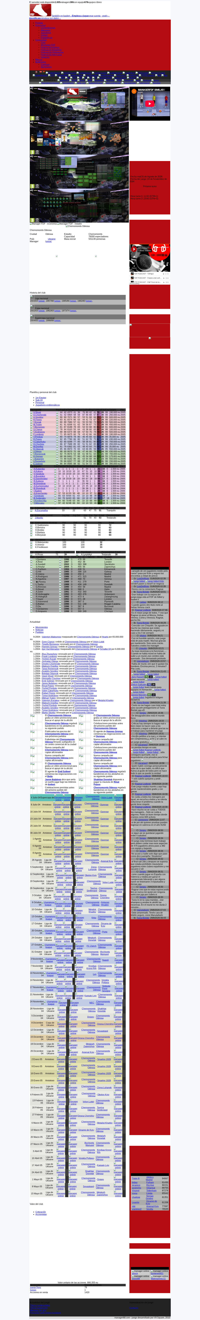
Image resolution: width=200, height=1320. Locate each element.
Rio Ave (150, 1185)
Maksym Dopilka (50, 666)
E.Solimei (38, 464)
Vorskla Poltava (105, 981)
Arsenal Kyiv (107, 861)
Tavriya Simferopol (92, 889)
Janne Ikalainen (49, 683)
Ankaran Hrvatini (105, 903)
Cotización (41, 1212)
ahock (135, 1273)
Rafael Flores (48, 693)
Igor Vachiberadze (50, 649)
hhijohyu (143, 721)
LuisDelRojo (143, 578)
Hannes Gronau (49, 646)
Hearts (105, 637)
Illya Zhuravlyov (49, 654)
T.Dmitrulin (39, 496)
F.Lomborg (38, 434)
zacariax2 (143, 745)
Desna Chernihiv (105, 896)
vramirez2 (136, 1209)
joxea (134, 1193)
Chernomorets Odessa (88, 637)
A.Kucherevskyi (41, 486)
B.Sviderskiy (40, 498)
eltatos (143, 635)
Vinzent (135, 1190)
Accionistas (41, 1214)
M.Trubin (37, 424)
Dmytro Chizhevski (51, 664)
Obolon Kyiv (91, 875)
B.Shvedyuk (39, 488)
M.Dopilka (38, 446)
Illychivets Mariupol (105, 953)
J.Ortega (37, 451)
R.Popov (37, 439)
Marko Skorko (48, 713)
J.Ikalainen (38, 459)
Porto (104, 932)
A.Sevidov (38, 417)
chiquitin (143, 648)
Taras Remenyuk (50, 668)
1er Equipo (41, 398)
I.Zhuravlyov (39, 461)
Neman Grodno (149, 1197)
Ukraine (52, 239)
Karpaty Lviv (90, 996)
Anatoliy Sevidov (50, 671)
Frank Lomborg (49, 656)
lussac (48, 241)
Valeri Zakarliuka (50, 690)
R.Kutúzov (39, 481)
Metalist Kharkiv (105, 700)
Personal (40, 402)
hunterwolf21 (157, 1273)
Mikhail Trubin (49, 698)
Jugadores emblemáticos (48, 405)
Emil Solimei (48, 681)
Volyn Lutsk (98, 642)
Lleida (149, 1193)
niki (133, 1206)
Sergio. (142, 713)
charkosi (136, 1197)
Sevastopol (102, 1031)
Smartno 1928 (104, 1059)
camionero (143, 820)
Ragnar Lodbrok (143, 610)
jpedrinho (136, 1188)
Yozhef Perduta (49, 688)
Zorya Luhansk (92, 868)
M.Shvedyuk (40, 483)
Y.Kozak (37, 422)
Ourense (104, 804)
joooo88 (136, 1278)
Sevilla (99, 646)
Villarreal (150, 1188)
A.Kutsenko (39, 469)
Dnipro (90, 1017)
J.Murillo (39, 518)
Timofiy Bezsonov (50, 644)
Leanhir (135, 1202)
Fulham (150, 1182)
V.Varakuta (39, 474)
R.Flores (37, 420)
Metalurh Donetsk (92, 939)
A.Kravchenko (40, 493)
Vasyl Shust (47, 676)
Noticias (39, 630)
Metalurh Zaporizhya (89, 1045)
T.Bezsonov (39, 427)
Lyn (94, 974)
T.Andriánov (39, 432)
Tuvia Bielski (143, 592)
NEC (91, 1003)
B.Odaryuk (38, 449)
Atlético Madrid (150, 1178)
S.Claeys (37, 429)
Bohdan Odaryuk (50, 673)
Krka (94, 918)
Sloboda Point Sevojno (106, 988)
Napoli (105, 960)
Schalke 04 (105, 649)
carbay (143, 602)
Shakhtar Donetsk (102, 1009)
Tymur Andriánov (50, 695)
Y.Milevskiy (39, 503)
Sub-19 (39, 400)
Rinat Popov (48, 686)
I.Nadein (38, 491)
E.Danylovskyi (40, 479)
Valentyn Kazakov (50, 700)
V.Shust (37, 412)
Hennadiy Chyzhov (51, 678)
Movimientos (42, 627)
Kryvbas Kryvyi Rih (91, 967)
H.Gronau (38, 456)
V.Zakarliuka (39, 442)
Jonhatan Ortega (50, 661)
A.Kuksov (38, 471)
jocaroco (136, 1185)
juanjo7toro (35, 1287)
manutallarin (143, 661)
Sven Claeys (48, 642)
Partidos (40, 632)
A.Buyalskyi (39, 476)
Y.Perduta (38, 437)
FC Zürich (91, 946)
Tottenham (151, 1190)
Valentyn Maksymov (51, 637)
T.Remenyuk (39, 454)
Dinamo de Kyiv (86, 1130)
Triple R (136, 1178)
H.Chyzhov (38, 444)
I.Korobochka (40, 501)
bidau (134, 1182)
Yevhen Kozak (49, 659)
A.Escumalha (41, 510)
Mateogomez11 (158, 1278)
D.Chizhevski (39, 415)
